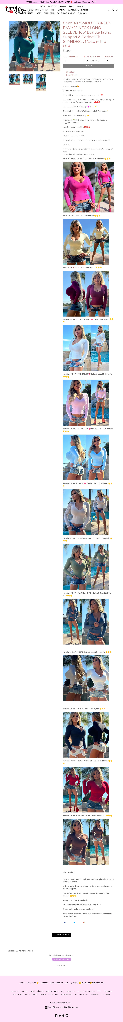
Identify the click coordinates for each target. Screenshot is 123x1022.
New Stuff (52, 6)
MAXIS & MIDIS (42, 10)
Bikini (71, 6)
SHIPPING (95, 994)
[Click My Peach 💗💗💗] (86, 348)
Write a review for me (61, 959)
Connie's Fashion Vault (63, 1002)
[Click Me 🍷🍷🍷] (86, 294)
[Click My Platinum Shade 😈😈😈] (86, 621)
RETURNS (105, 994)
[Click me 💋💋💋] (86, 403)
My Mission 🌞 (33, 983)
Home (42, 6)
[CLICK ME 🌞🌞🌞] (86, 242)
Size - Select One (70, 57)
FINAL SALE (49, 13)
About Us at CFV (81, 994)
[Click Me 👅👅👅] (86, 512)
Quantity (109, 57)
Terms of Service (39, 994)
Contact (44, 983)
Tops (53, 10)
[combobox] (109, 10)
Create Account (56, 983)
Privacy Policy (66, 994)
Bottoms (62, 10)
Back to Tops (63, 935)
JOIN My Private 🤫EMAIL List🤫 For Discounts (84, 983)
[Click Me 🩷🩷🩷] (88, 187)
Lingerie (79, 6)
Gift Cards (82, 13)
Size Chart (70, 72)
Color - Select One (92, 57)
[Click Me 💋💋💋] (86, 567)
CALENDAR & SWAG (66, 13)
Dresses (62, 6)
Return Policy (71, 75)
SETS (39, 13)
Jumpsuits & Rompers (78, 10)
